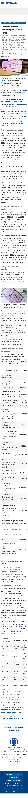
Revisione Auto (14, 730)
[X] (13, 762)
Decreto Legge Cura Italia (17, 104)
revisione (21, 123)
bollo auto (4, 126)
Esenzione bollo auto (12, 694)
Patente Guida (18, 727)
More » (17, 759)
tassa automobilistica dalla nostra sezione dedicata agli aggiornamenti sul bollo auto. (12, 709)
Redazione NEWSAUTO (10, 54)
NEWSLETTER (14, 777)
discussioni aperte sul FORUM (13, 719)
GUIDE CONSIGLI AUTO (11, 19)
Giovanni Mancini (21, 788)
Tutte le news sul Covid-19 (14, 692)
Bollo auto (6, 724)
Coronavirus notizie (19, 724)
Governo (8, 727)
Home (3, 19)
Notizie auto (21, 23)
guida (24, 116)
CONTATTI (18, 774)
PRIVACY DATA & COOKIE (14, 780)
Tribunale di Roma (11, 785)
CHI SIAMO (9, 774)
